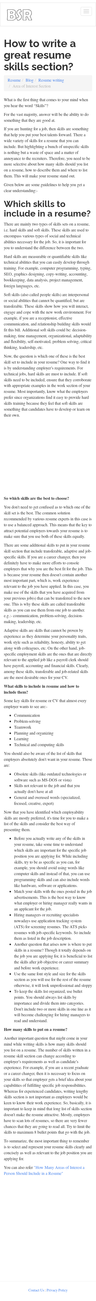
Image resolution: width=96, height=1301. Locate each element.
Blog (30, 80)
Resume (14, 80)
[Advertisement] (48, 1227)
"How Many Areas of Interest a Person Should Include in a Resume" (44, 1170)
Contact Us (36, 1290)
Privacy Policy (57, 1290)
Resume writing (51, 80)
